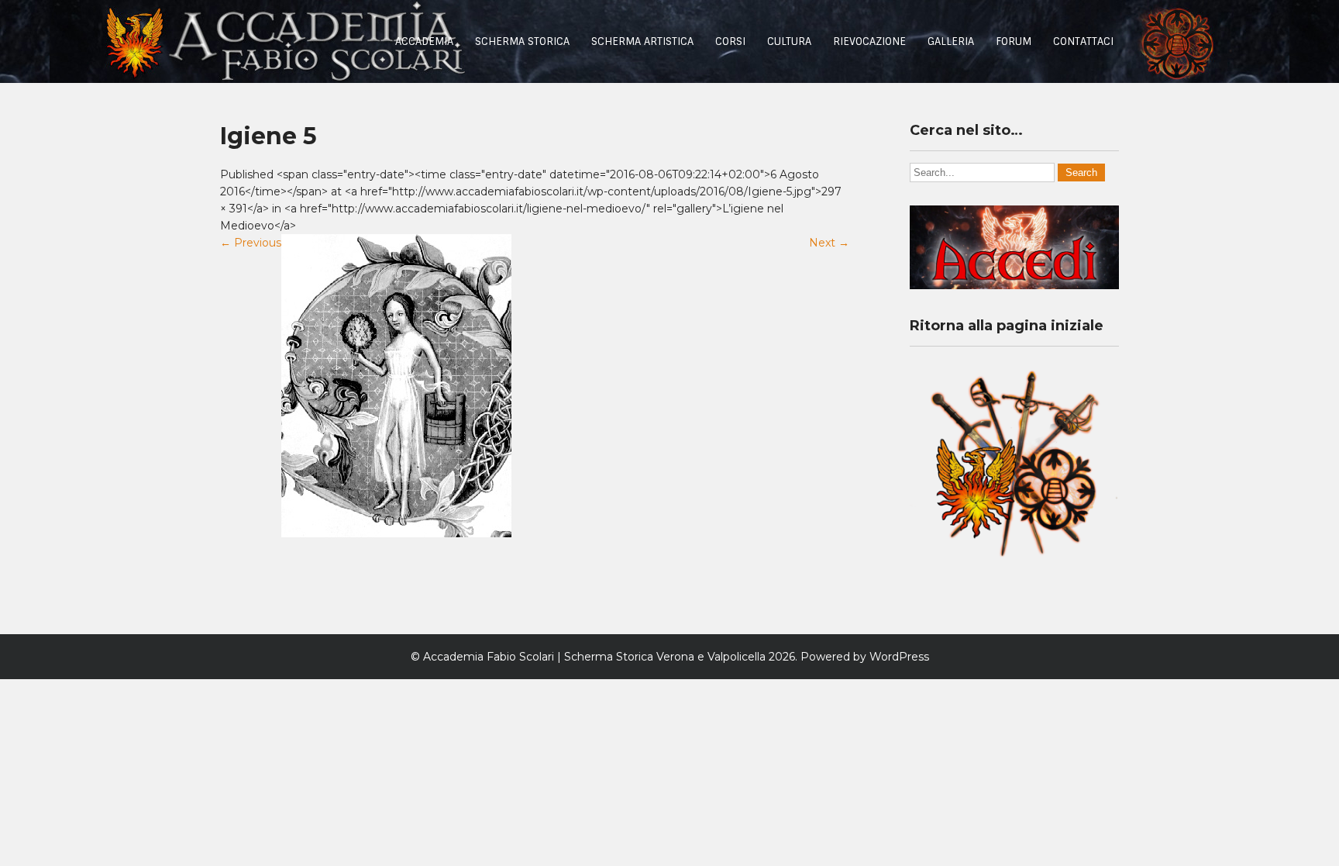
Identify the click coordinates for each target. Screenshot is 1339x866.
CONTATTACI (1083, 41)
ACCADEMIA (424, 41)
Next (829, 243)
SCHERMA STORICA (522, 41)
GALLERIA (951, 41)
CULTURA (789, 41)
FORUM (1013, 41)
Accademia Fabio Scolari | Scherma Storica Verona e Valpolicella (594, 657)
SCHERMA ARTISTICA (642, 41)
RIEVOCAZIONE (869, 41)
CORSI (730, 41)
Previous (250, 243)
